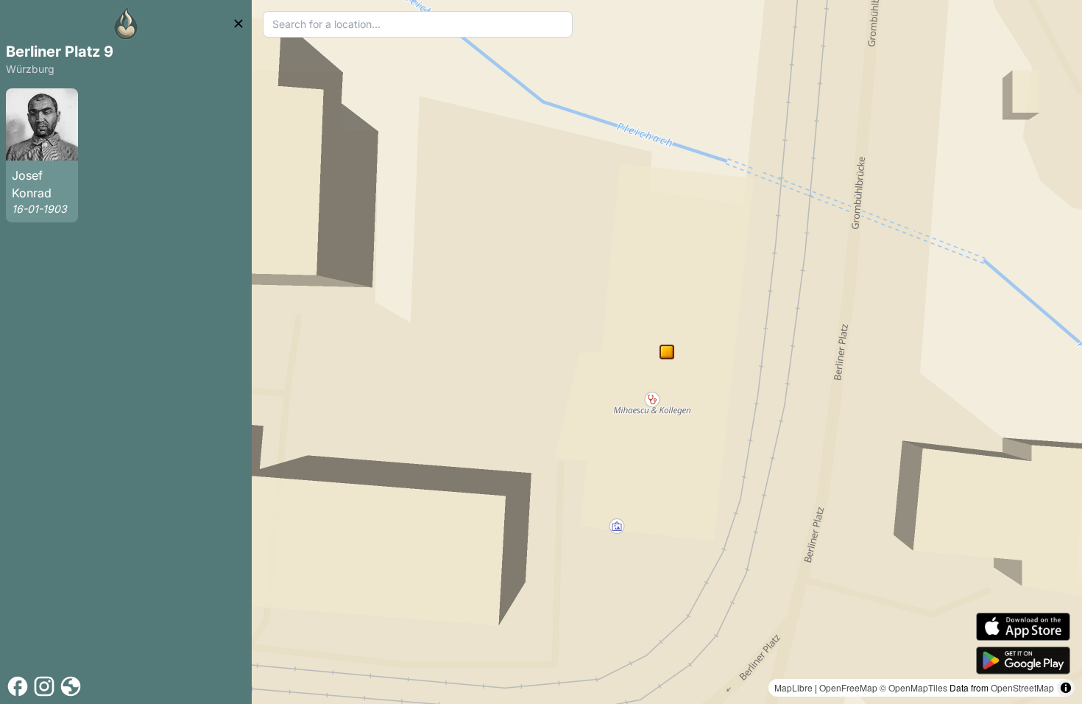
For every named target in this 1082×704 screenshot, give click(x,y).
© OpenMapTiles (913, 687)
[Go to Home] (126, 23)
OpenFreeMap (848, 687)
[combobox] (418, 24)
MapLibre (793, 687)
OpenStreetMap (1022, 687)
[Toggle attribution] (1066, 688)
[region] (667, 352)
